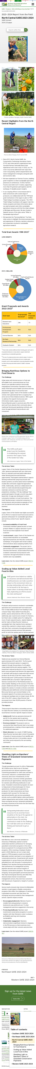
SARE (3, 9)
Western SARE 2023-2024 (22, 1064)
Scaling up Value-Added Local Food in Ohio (22, 1051)
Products (8, 9)
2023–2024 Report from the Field (21, 9)
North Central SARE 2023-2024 (22, 1041)
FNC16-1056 (12, 749)
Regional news (6, 1017)
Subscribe (16, 999)
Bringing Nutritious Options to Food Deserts (23, 1046)
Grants (3, 1011)
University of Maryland (8, 1050)
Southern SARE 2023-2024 (22, 1033)
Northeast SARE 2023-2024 (23, 1037)
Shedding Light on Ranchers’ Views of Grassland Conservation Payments (22, 1057)
